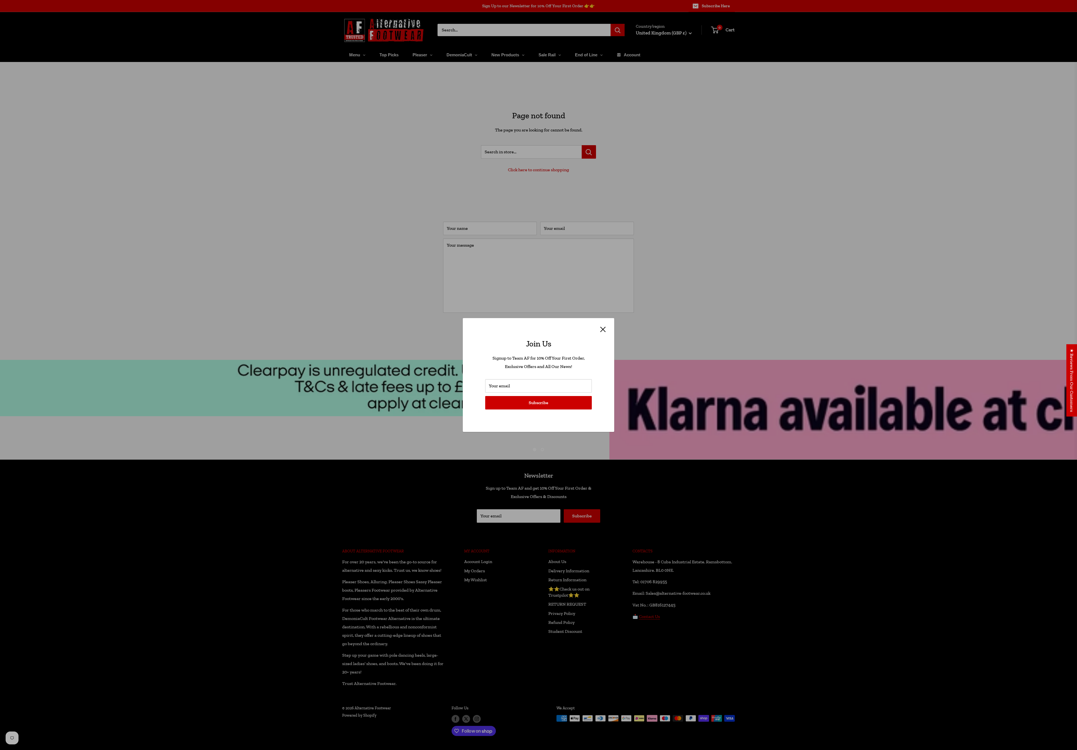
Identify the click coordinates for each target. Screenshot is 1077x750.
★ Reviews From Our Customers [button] (1071, 380)
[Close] (603, 329)
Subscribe (538, 402)
